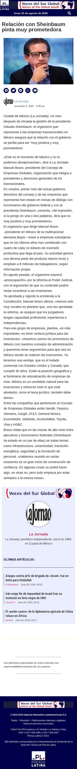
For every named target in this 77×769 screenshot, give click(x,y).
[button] (69, 13)
